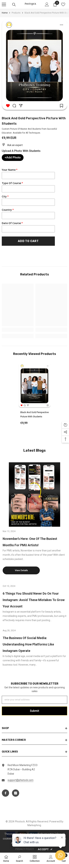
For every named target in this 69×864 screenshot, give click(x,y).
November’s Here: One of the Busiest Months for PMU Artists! (30, 542)
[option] (34, 396)
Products (16, 13)
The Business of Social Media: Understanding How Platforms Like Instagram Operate (28, 644)
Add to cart (28, 241)
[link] (18, 330)
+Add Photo (13, 157)
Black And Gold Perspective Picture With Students (34, 414)
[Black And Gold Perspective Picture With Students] (34, 385)
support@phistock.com (20, 780)
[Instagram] (15, 793)
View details (21, 570)
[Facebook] (5, 793)
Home (5, 13)
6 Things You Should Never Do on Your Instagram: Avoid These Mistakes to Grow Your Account (34, 600)
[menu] (4, 4)
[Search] (14, 4)
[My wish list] (63, 4)
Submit (34, 711)
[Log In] (47, 4)
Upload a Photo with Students (21, 151)
